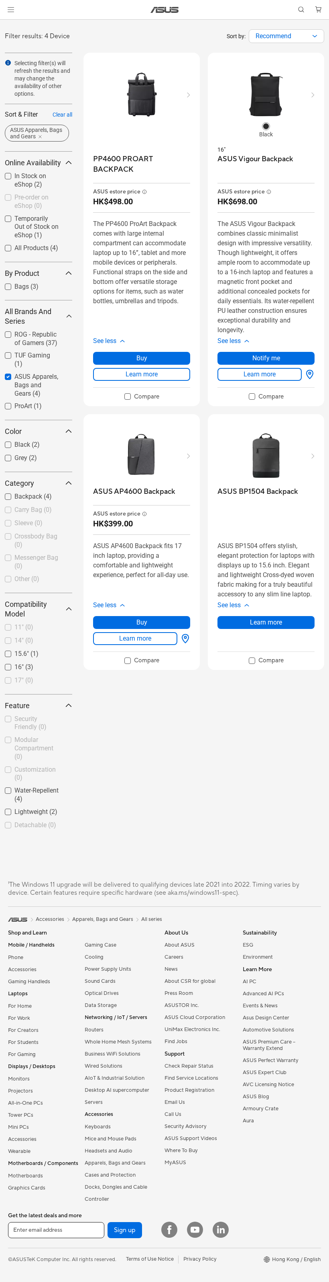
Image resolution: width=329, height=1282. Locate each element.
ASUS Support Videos (190, 1138)
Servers (94, 1102)
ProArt (13, 404)
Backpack (18, 494)
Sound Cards (100, 981)
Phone (15, 957)
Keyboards (98, 1127)
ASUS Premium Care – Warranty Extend (269, 1045)
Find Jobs (175, 1041)
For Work (19, 1018)
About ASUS (179, 945)
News (171, 969)
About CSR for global (189, 981)
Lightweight (21, 810)
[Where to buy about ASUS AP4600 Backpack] (183, 638)
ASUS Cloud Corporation (194, 1017)
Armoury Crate (260, 1108)
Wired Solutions (103, 1066)
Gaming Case (100, 945)
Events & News (260, 1006)
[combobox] (286, 36)
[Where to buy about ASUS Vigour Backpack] (308, 374)
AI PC (249, 981)
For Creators (23, 1030)
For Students (23, 1042)
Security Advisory (185, 1126)
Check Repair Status (188, 1066)
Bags (12, 284)
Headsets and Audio (108, 1151)
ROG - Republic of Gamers (30, 336)
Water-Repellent (27, 788)
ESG (248, 945)
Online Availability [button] (33, 162)
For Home (20, 1006)
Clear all (62, 114)
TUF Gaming (23, 353)
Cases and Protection (110, 1175)
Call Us (172, 1114)
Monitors (19, 1079)
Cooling (94, 957)
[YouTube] (195, 1230)
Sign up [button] (125, 1230)
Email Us (174, 1102)
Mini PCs (18, 1127)
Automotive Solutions (268, 1030)
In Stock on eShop (30, 174)
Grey (11, 456)
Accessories (22, 969)
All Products (22, 246)
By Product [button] (22, 273)
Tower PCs (20, 1115)
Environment (258, 957)
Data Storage (101, 1005)
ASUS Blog (256, 1096)
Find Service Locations (191, 1078)
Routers (94, 1030)
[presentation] (314, 36)
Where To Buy (181, 1150)
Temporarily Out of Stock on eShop (31, 220)
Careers (173, 957)
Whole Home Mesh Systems (118, 1042)
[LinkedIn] (221, 1230)
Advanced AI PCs (263, 993)
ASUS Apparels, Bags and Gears (35, 378)
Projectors (20, 1091)
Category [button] (19, 483)
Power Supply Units (108, 969)
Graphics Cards (26, 1188)
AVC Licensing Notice (268, 1084)
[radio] (266, 126)
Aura (248, 1121)
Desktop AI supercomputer (117, 1090)
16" (9, 665)
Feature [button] (17, 705)
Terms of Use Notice (150, 1259)
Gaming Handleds (29, 981)
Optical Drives (102, 993)
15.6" (12, 651)
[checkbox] (35, 385)
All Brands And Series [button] (28, 316)
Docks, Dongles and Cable (116, 1187)
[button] (10, 9)
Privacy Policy (200, 1259)
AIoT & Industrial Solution (114, 1078)
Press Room (178, 993)
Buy (141, 358)
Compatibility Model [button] (26, 609)
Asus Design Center (266, 1018)
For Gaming (22, 1054)
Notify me (266, 358)
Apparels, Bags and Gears (115, 1163)
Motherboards (25, 1176)
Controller (97, 1199)
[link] (164, 10)
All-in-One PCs (25, 1103)
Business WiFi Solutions (112, 1054)
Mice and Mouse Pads (110, 1139)
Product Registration (189, 1090)
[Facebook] (169, 1230)
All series (151, 919)
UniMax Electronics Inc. (192, 1029)
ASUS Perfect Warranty (271, 1060)
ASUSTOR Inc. (181, 1005)
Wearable (19, 1151)
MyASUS (175, 1162)
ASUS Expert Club (264, 1072)
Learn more (142, 374)
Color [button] (13, 431)
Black (12, 442)
